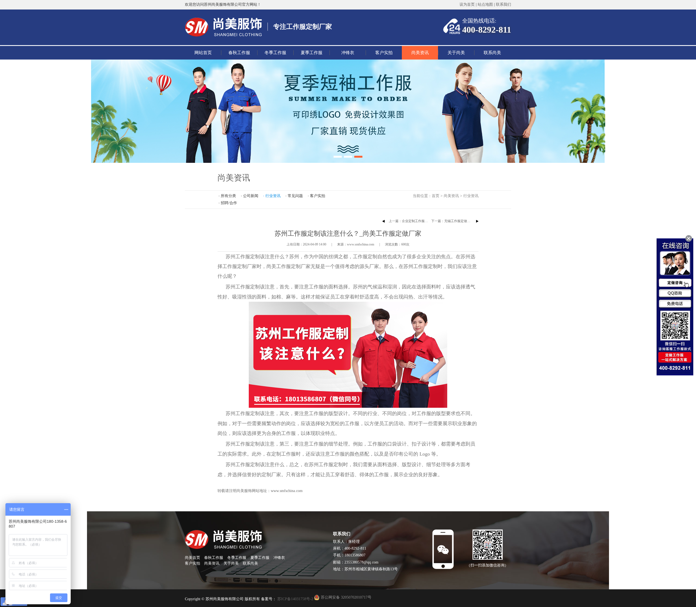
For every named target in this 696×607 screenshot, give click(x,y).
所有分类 (228, 196)
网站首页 (203, 52)
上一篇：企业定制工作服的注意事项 (415, 221)
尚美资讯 (420, 52)
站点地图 (485, 4)
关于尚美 (456, 52)
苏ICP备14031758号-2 (294, 599)
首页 (435, 196)
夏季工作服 (311, 52)
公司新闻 (250, 196)
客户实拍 (384, 52)
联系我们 (503, 4)
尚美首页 (192, 558)
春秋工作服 (239, 52)
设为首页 (467, 4)
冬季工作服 (275, 52)
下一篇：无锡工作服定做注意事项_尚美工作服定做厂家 (471, 221)
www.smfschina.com (287, 491)
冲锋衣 (347, 52)
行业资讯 (470, 196)
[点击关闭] (688, 238)
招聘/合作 (229, 203)
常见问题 (295, 196)
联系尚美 (492, 52)
